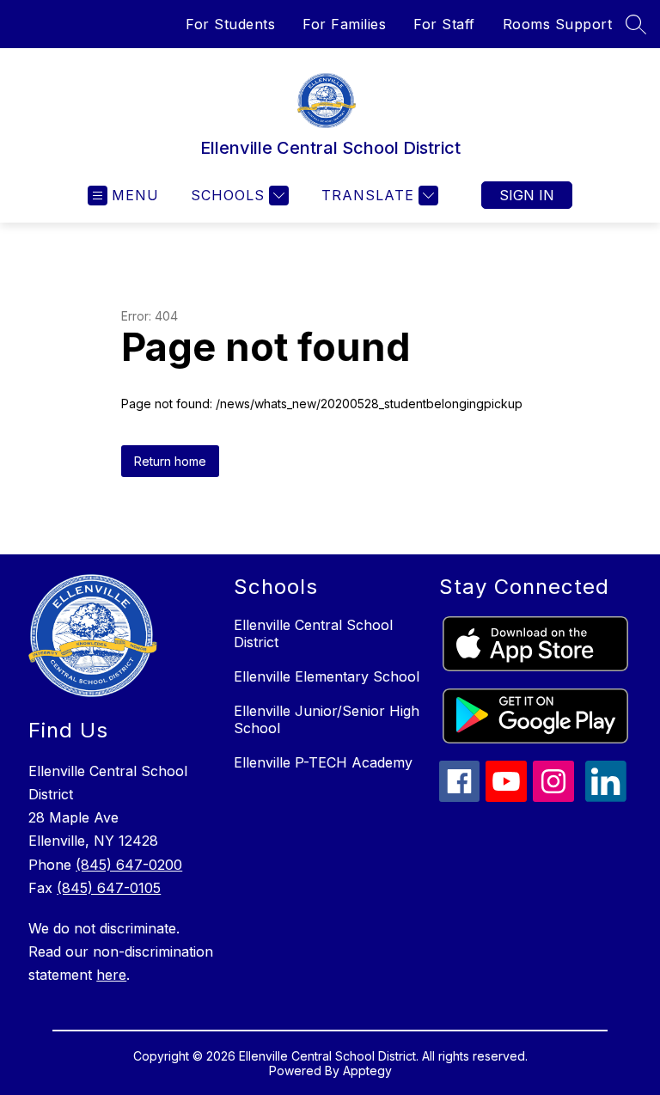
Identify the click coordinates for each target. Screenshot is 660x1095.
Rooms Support (558, 24)
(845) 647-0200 (129, 864)
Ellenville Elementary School (326, 676)
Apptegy (367, 1070)
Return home (170, 461)
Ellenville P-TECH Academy (323, 762)
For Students (230, 24)
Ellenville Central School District (313, 633)
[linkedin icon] (605, 796)
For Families (344, 24)
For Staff (444, 24)
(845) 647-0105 (109, 887)
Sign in (526, 195)
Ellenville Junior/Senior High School (326, 719)
